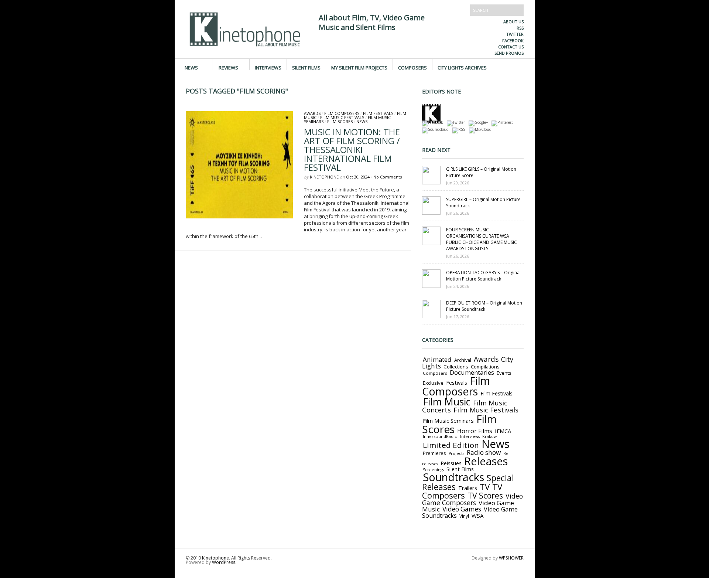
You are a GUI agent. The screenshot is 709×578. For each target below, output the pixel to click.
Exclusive (433, 383)
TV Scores (485, 495)
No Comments (387, 177)
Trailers (467, 488)
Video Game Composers (472, 499)
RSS (520, 28)
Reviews (228, 67)
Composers (412, 67)
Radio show (484, 452)
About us (513, 21)
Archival (462, 360)
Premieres (434, 453)
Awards (312, 113)
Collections (455, 366)
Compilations (485, 367)
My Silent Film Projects (359, 67)
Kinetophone (324, 177)
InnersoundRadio (440, 436)
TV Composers (462, 491)
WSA (478, 515)
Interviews (268, 67)
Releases (486, 461)
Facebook (513, 40)
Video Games (461, 509)
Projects (456, 453)
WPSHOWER (511, 558)
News (191, 67)
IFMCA (503, 431)
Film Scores (340, 121)
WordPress (223, 562)
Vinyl (464, 516)
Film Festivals (378, 113)
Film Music (446, 401)
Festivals (456, 382)
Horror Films (474, 431)
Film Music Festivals (342, 117)
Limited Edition (451, 445)
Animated (437, 359)
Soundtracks (453, 477)
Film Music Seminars (448, 420)
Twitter (515, 34)
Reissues (451, 463)
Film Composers (341, 113)
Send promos (509, 53)
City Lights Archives (462, 67)
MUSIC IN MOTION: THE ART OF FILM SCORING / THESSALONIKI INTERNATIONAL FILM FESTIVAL (352, 149)
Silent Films (306, 67)
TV (485, 487)
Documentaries (472, 372)
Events (504, 373)
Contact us (511, 47)
